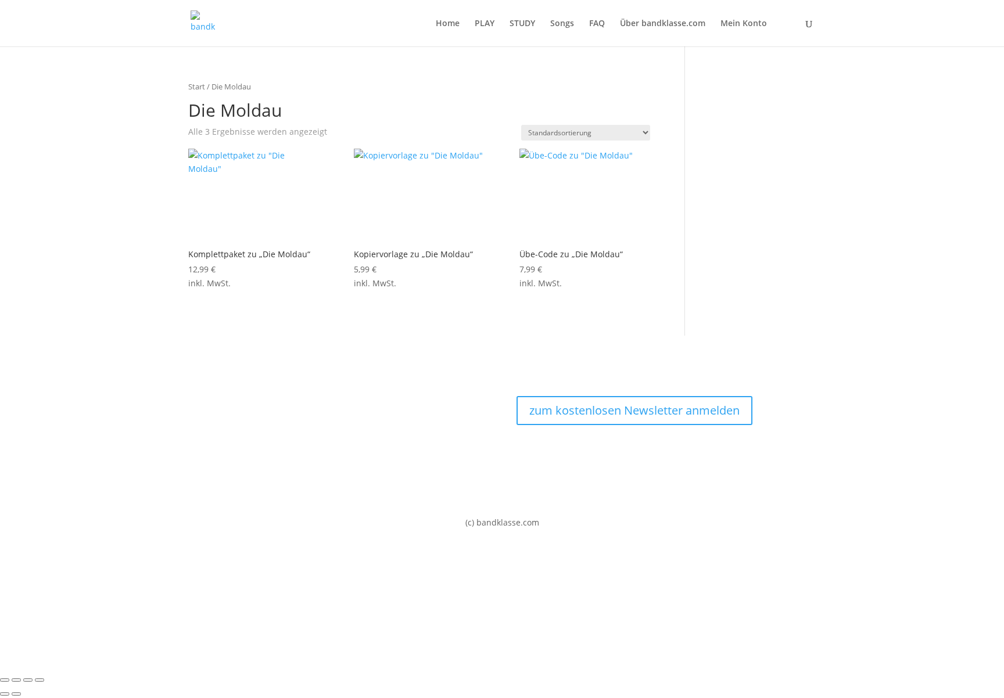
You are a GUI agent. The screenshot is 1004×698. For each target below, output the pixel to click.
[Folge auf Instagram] (623, 451)
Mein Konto (743, 23)
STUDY (522, 23)
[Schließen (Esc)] (39, 680)
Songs (562, 23)
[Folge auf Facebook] (599, 451)
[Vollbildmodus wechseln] (16, 680)
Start (196, 86)
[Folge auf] (669, 451)
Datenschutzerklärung (231, 446)
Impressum (210, 402)
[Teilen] (28, 680)
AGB (196, 468)
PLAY (484, 23)
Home (448, 23)
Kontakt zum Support (229, 424)
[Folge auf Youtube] (646, 451)
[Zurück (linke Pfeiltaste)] (4, 694)
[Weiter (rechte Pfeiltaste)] (16, 694)
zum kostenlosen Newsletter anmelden (634, 410)
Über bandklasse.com (662, 23)
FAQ (597, 23)
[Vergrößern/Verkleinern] (4, 680)
